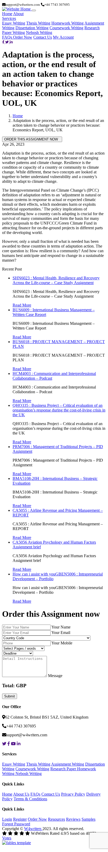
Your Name (61, 627)
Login (7, 819)
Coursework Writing (66, 28)
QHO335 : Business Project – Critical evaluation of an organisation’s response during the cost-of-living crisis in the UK (59, 410)
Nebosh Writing (39, 32)
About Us (21, 794)
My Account (63, 37)
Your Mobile (61, 643)
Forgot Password (16, 824)
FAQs (7, 37)
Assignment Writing (67, 764)
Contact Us (42, 37)
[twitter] (7, 42)
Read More (22, 305)
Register (20, 819)
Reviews (73, 819)
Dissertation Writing (31, 28)
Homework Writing (67, 23)
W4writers (33, 828)
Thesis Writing (38, 23)
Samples (88, 819)
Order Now (22, 37)
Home (7, 13)
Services (9, 18)
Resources (56, 819)
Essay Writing (13, 23)
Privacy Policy (73, 794)
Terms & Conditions (30, 799)
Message (55, 675)
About (18, 13)
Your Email (60, 632)
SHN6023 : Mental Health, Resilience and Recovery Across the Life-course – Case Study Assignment (56, 280)
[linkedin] (11, 42)
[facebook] (3, 42)
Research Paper (63, 769)
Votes (6, 838)
